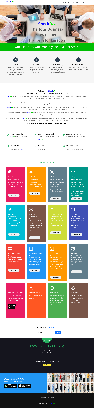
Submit (58, 332)
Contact (84, 2)
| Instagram (43, 397)
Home (59, 2)
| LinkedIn (52, 397)
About (64, 2)
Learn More (14, 195)
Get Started (47, 365)
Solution (71, 2)
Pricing (78, 2)
